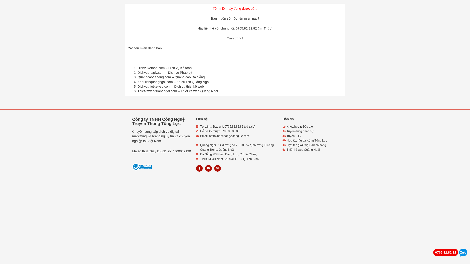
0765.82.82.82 (445, 252)
